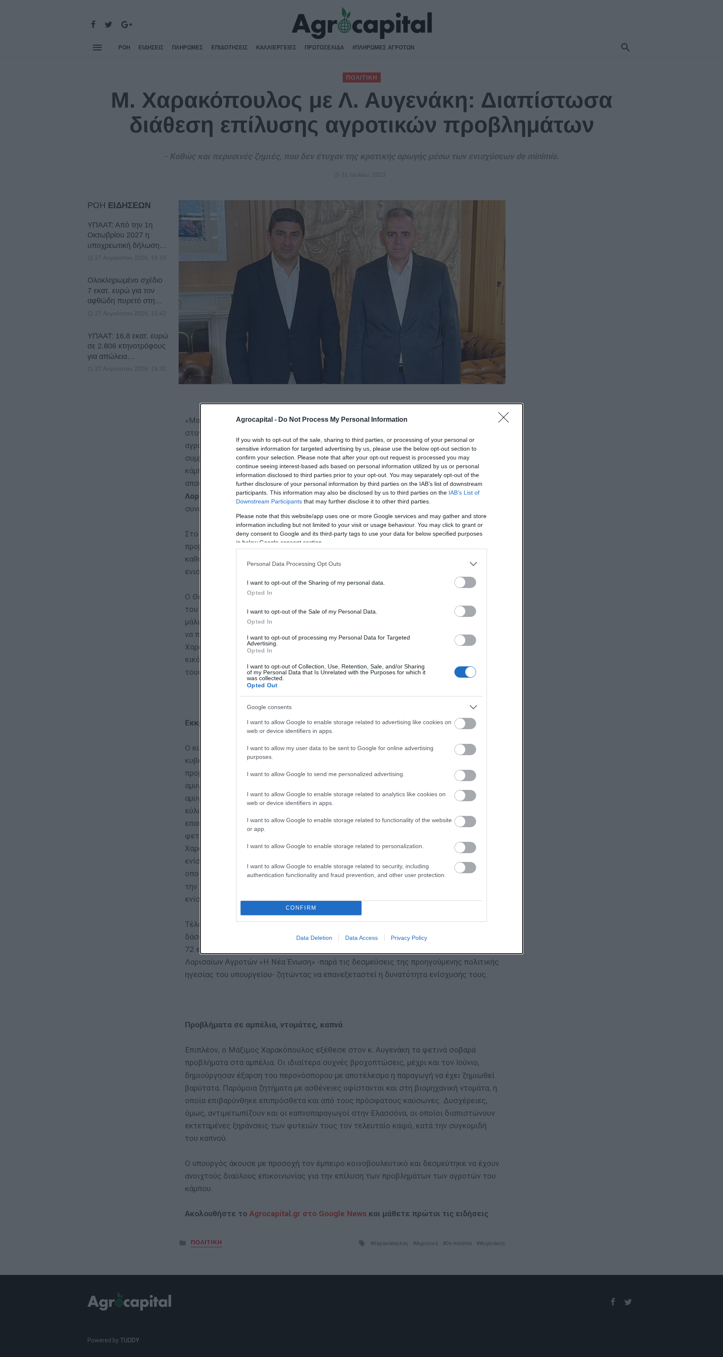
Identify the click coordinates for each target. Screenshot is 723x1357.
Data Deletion (314, 937)
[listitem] (361, 564)
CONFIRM (301, 908)
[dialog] (361, 679)
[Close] (506, 420)
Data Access (361, 937)
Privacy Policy (409, 937)
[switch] (465, 582)
